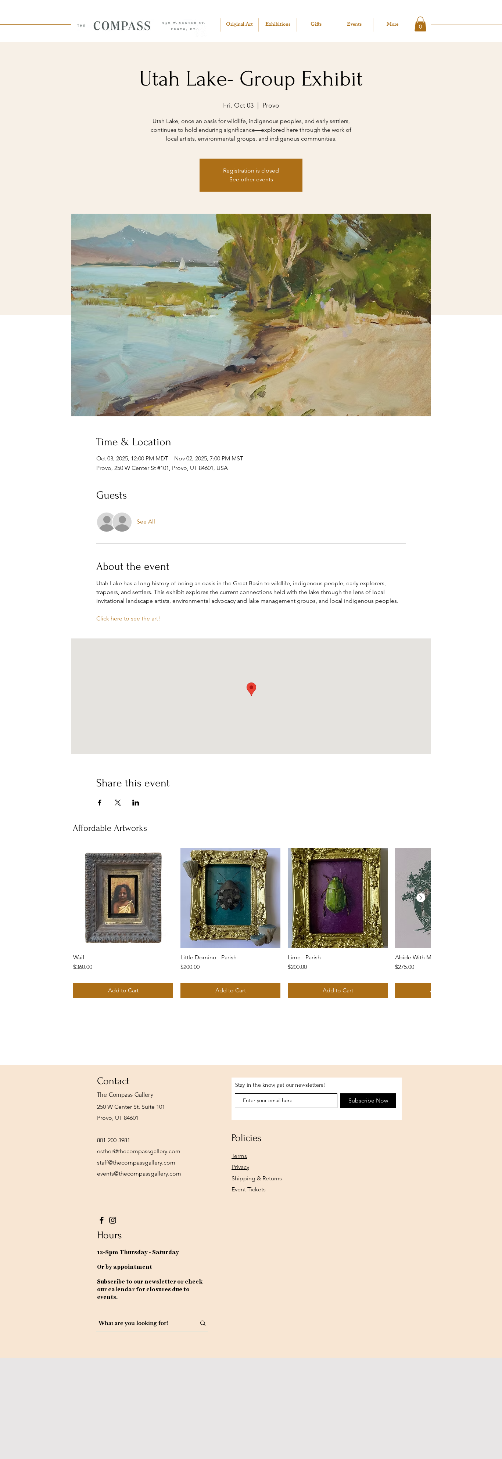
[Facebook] (101, 1220)
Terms (239, 1155)
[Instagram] (112, 1220)
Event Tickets (249, 1189)
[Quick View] (123, 898)
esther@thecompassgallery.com (138, 1151)
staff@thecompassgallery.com (136, 1162)
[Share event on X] (117, 802)
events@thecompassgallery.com (139, 1173)
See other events (251, 179)
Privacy (240, 1166)
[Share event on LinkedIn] (135, 802)
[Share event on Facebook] (99, 802)
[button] (420, 24)
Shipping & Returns (257, 1178)
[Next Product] (420, 897)
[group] (252, 923)
